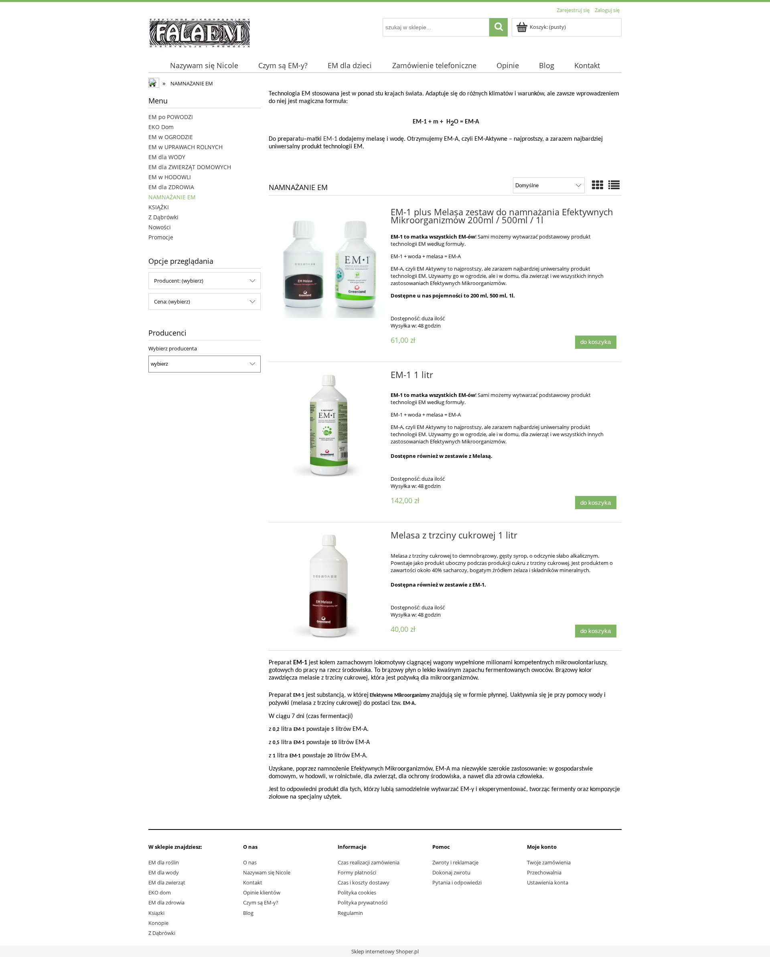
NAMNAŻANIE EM (172, 197)
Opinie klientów (261, 892)
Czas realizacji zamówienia (368, 862)
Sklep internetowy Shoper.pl (385, 951)
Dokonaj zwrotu (451, 872)
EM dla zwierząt (166, 882)
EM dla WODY (166, 157)
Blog (248, 913)
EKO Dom (161, 127)
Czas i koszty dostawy (363, 882)
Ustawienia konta (547, 882)
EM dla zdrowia (166, 902)
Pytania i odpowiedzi (457, 882)
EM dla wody (163, 872)
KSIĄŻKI (158, 207)
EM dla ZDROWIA (171, 187)
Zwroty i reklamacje (455, 862)
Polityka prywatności (362, 902)
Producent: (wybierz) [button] (178, 280)
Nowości (159, 227)
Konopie (158, 923)
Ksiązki (156, 913)
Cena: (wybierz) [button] (172, 301)
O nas (250, 862)
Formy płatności (357, 872)
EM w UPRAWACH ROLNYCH (185, 147)
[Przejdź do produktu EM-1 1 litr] (328, 426)
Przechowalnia (544, 872)
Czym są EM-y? (260, 902)
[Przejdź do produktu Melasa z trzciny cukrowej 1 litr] (328, 586)
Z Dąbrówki (163, 217)
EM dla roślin (163, 862)
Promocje (160, 237)
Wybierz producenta (172, 348)
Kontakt (252, 882)
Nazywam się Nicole (266, 872)
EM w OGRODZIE (170, 137)
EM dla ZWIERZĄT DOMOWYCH (189, 167)
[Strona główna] (199, 32)
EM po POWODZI (170, 117)
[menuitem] (203, 66)
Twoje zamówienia (549, 862)
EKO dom (159, 892)
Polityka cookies (357, 892)
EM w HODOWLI (169, 177)
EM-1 (330, 139)
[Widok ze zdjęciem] (597, 184)
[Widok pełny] (614, 184)
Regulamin (350, 913)
